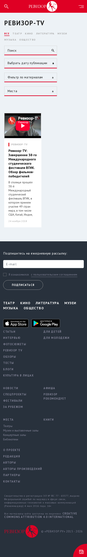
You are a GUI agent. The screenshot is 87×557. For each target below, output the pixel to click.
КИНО (29, 33)
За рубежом (13, 407)
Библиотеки (10, 439)
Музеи (70, 303)
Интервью (11, 338)
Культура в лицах (18, 375)
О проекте (11, 450)
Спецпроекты (15, 394)
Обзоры (9, 357)
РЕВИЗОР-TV (19, 144)
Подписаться (23, 285)
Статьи (9, 332)
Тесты (8, 363)
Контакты (11, 481)
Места (8, 419)
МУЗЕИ (62, 33)
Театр (9, 303)
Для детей (53, 332)
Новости (10, 388)
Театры (7, 426)
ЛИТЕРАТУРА (45, 33)
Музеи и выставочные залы (20, 430)
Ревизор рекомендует (55, 396)
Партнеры (11, 475)
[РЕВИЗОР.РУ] (43, 6)
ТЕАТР (17, 33)
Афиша (49, 388)
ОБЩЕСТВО (27, 39)
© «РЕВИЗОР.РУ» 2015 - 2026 (62, 531)
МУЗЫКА (10, 39)
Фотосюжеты (14, 344)
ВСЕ (7, 33)
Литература (47, 303)
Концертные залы (14, 435)
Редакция (11, 456)
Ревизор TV (12, 350)
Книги (49, 419)
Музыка (10, 308)
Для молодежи (56, 338)
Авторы (9, 462)
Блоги (8, 369)
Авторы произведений (20, 469)
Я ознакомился (19, 274)
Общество (34, 308)
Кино (25, 303)
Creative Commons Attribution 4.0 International (40, 515)
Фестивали (13, 401)
